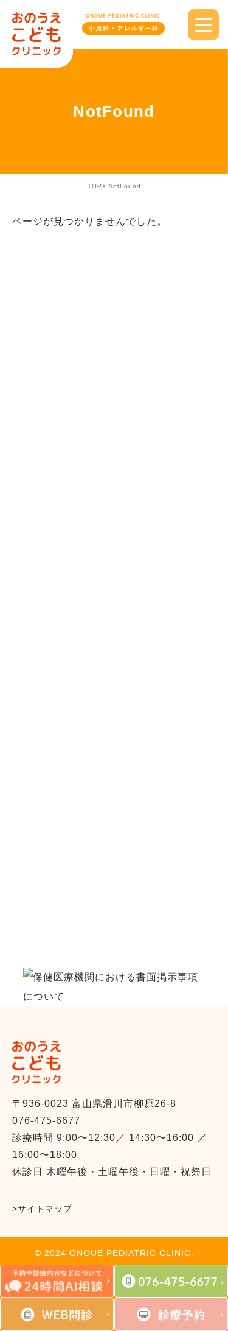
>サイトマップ (42, 1208)
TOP (95, 186)
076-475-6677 (46, 1120)
